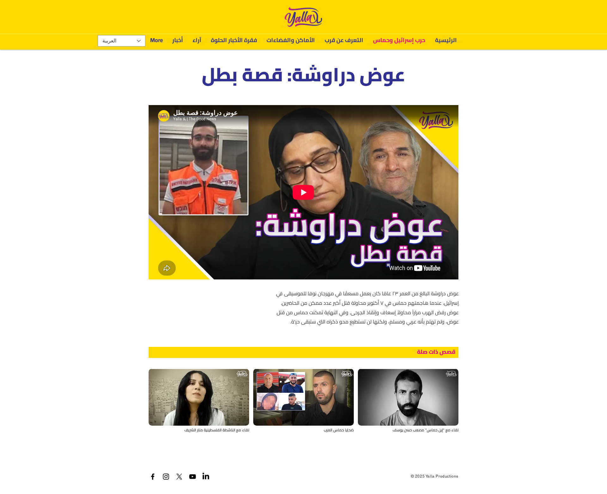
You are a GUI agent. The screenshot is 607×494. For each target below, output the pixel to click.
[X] (179, 476)
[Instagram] (166, 476)
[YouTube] (192, 476)
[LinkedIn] (206, 476)
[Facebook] (153, 476)
